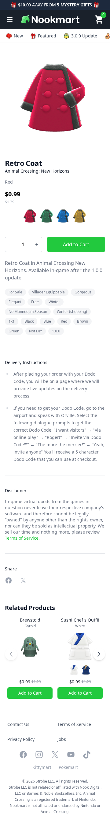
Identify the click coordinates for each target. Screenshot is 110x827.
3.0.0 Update (84, 36)
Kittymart (41, 767)
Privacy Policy (21, 739)
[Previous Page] (11, 654)
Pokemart (68, 767)
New (18, 36)
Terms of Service (21, 538)
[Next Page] (99, 654)
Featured (47, 36)
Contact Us (18, 724)
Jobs (61, 739)
